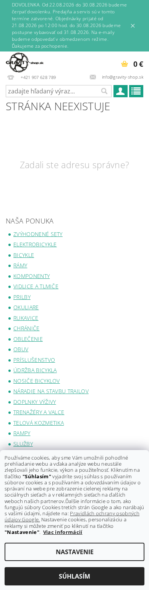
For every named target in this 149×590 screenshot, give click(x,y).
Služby (23, 443)
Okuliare (26, 307)
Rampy (22, 433)
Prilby (22, 297)
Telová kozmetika (38, 422)
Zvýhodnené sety (38, 234)
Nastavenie (75, 552)
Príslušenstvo (34, 359)
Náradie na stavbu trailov (51, 391)
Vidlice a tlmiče (35, 286)
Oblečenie (28, 338)
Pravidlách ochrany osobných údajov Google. (72, 516)
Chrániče (26, 328)
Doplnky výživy (34, 401)
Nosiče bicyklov (36, 380)
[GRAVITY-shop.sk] (25, 61)
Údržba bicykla (35, 370)
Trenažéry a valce (38, 412)
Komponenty (31, 276)
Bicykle (23, 255)
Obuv (20, 349)
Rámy (20, 265)
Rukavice (26, 318)
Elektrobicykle (35, 244)
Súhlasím (74, 576)
